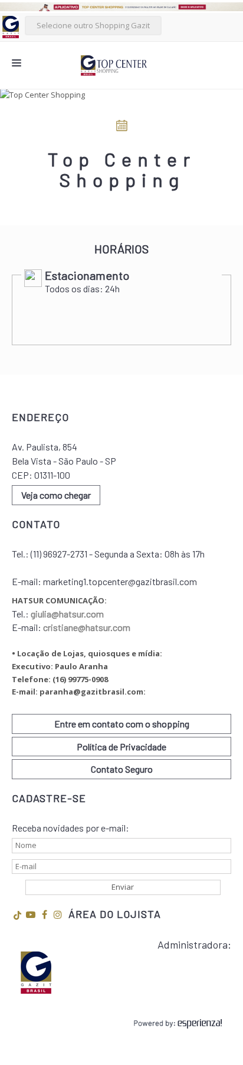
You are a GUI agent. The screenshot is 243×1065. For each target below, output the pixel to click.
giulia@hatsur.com (67, 613)
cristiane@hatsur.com (86, 627)
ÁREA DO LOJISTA (114, 913)
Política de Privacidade (121, 746)
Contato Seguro (122, 768)
